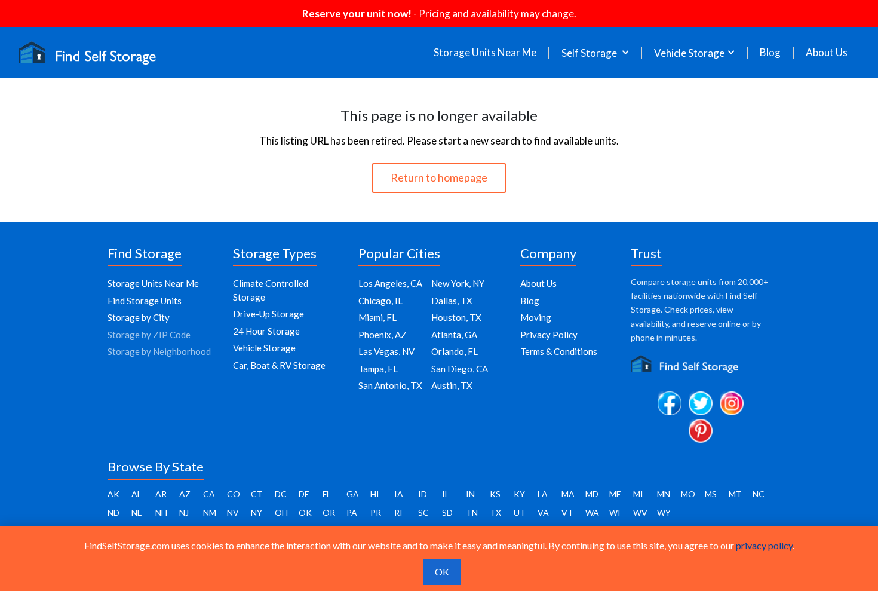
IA (398, 494)
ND (113, 512)
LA (543, 494)
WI (615, 512)
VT (567, 512)
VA (543, 512)
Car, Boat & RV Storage (279, 365)
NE (136, 512)
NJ (184, 512)
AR (161, 494)
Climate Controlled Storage (270, 290)
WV (640, 512)
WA (592, 512)
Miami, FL (377, 317)
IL (445, 494)
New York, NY (457, 283)
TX (495, 512)
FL (327, 494)
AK (113, 494)
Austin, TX (451, 385)
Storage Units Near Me (485, 53)
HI (374, 494)
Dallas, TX (451, 300)
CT (257, 494)
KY (519, 494)
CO (233, 494)
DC (281, 494)
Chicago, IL (380, 300)
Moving (535, 317)
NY (256, 512)
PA (351, 512)
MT (735, 494)
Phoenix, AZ (382, 334)
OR (329, 512)
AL (136, 494)
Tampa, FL (378, 368)
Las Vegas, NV (386, 351)
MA (568, 494)
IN (470, 494)
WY (664, 512)
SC (423, 512)
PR (375, 512)
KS (495, 494)
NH (161, 512)
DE (304, 494)
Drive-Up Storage (268, 313)
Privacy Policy (549, 334)
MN (663, 494)
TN (472, 512)
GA (352, 494)
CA (209, 494)
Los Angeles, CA (390, 283)
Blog (770, 53)
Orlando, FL (454, 351)
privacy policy (764, 545)
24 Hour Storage (266, 331)
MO (688, 494)
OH (281, 512)
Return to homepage (439, 177)
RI (398, 512)
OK (305, 512)
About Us (827, 53)
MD (591, 494)
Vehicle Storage (264, 347)
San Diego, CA (459, 368)
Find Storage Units (145, 300)
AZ (185, 494)
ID (422, 494)
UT (520, 512)
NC (759, 494)
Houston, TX (456, 317)
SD (447, 512)
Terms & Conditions (558, 351)
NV (233, 512)
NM (209, 512)
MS (711, 494)
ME (615, 494)
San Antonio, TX (390, 385)
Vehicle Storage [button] (689, 53)
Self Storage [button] (590, 53)
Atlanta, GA (454, 334)
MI (638, 494)
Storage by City (139, 317)
